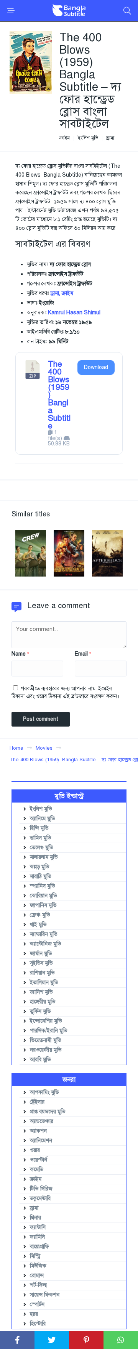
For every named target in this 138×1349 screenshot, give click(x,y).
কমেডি (36, 1169)
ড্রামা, (55, 293)
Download (96, 367)
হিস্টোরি (38, 1323)
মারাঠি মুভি (40, 876)
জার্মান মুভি (41, 953)
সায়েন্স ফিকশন (44, 1295)
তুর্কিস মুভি (40, 1011)
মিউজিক (38, 1266)
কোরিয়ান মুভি (43, 895)
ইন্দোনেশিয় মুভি (46, 1021)
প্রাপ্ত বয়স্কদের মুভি (48, 1111)
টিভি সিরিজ (41, 1188)
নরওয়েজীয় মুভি (46, 1050)
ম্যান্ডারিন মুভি (44, 934)
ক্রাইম (64, 138)
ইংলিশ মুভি (88, 138)
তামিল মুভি (40, 838)
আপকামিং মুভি (44, 1092)
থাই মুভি (38, 924)
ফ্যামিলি (37, 1237)
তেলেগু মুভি (41, 847)
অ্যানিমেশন (41, 1140)
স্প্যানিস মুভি (42, 886)
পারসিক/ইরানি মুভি (48, 1030)
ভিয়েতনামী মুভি (45, 1040)
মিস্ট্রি (35, 1256)
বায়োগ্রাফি (39, 1246)
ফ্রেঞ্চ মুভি (40, 915)
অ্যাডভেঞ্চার (41, 1121)
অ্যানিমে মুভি (42, 818)
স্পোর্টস (37, 1304)
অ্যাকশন (38, 1131)
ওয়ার (35, 1150)
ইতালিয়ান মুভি (44, 982)
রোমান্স (37, 1275)
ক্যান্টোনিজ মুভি (45, 944)
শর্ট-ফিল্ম (38, 1285)
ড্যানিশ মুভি (41, 992)
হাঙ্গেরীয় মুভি (43, 1001)
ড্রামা (110, 138)
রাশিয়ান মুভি (42, 973)
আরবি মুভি (40, 1059)
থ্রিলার (35, 1217)
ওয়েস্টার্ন (38, 1160)
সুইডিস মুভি (41, 963)
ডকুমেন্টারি (40, 1198)
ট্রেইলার (37, 1102)
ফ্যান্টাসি (38, 1227)
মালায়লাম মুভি (44, 857)
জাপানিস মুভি (43, 905)
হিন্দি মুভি (39, 828)
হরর (34, 1314)
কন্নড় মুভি (39, 866)
